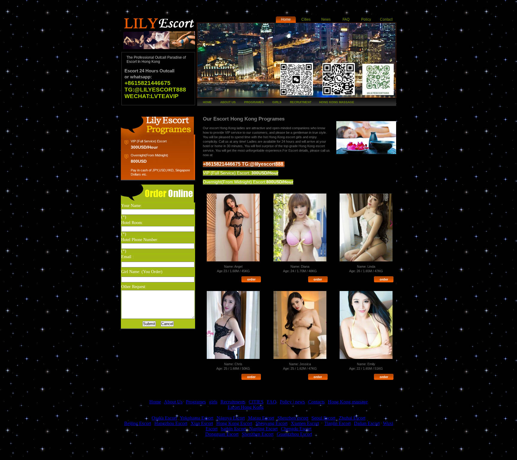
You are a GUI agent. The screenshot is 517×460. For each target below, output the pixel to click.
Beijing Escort (137, 423)
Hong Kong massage (336, 102)
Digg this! (187, 455)
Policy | (287, 401)
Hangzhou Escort (170, 423)
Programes (254, 102)
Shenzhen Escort (257, 434)
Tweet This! (151, 455)
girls (277, 102)
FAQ (346, 19)
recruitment (300, 102)
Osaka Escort (164, 418)
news (300, 401)
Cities (306, 19)
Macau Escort (261, 418)
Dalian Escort (367, 423)
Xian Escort (202, 423)
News (326, 19)
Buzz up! (169, 455)
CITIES (256, 401)
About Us (228, 102)
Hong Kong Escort (234, 423)
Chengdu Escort (296, 428)
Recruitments (233, 401)
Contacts (316, 401)
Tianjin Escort (337, 423)
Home (286, 19)
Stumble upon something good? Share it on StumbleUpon (258, 455)
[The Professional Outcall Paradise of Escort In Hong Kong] (158, 50)
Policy (366, 19)
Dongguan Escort (221, 434)
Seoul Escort (323, 418)
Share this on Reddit (223, 455)
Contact (386, 19)
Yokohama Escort (196, 418)
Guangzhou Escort (294, 434)
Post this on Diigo (312, 455)
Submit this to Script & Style (205, 455)
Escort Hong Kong (246, 407)
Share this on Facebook (133, 455)
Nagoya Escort (231, 418)
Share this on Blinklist (294, 455)
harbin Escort (233, 428)
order (251, 279)
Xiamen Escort (305, 423)
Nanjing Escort (263, 428)
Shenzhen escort (292, 418)
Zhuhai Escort (352, 418)
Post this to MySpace (330, 455)
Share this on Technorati (276, 455)
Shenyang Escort (272, 423)
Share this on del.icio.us (241, 455)
